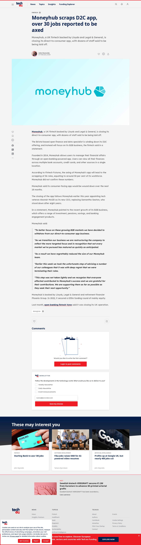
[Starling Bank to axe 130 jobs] (30, 439)
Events (114, 514)
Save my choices (56, 404)
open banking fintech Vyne (58, 304)
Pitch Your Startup (98, 526)
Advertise (95, 523)
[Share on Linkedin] (13, 154)
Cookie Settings (117, 520)
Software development (62, 453)
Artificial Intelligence (103, 453)
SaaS (53, 520)
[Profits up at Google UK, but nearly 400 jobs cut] (110, 439)
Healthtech (55, 517)
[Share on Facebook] (13, 145)
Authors (95, 517)
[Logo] (20, 4)
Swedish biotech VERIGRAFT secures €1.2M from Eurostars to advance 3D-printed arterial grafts (83, 486)
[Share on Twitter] (13, 150)
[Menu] (13, 5)
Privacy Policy (117, 523)
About (94, 514)
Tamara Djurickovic (61, 468)
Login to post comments (70, 364)
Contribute (95, 520)
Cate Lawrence (65, 495)
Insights (52, 4)
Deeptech (55, 523)
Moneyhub (37, 131)
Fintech (35, 13)
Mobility (54, 526)
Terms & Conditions (119, 526)
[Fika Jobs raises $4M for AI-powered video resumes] (70, 439)
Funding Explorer (67, 4)
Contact (95, 529)
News (33, 4)
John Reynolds (19, 468)
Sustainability (56, 529)
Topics (42, 4)
